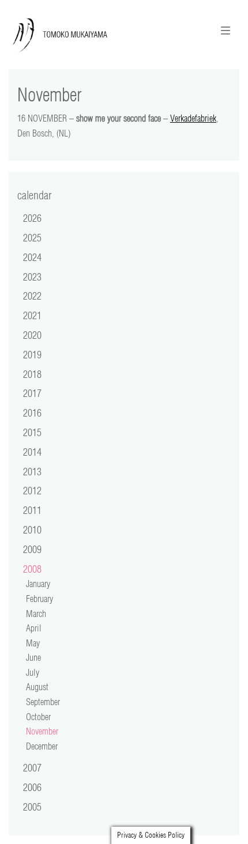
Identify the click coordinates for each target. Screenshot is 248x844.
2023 (32, 276)
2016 (32, 412)
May (33, 643)
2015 (32, 432)
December (42, 746)
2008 (32, 568)
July (32, 672)
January (38, 583)
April (34, 628)
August (37, 686)
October (38, 716)
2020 (32, 334)
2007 (32, 767)
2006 (32, 787)
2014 (32, 451)
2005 (32, 806)
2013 (32, 471)
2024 (32, 257)
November (42, 731)
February (39, 598)
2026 (32, 217)
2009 (32, 549)
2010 (32, 529)
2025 (32, 237)
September (43, 701)
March (36, 613)
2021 (32, 315)
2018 (32, 374)
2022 (32, 295)
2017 (32, 393)
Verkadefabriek (193, 118)
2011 (32, 510)
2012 (32, 490)
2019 (32, 354)
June (33, 657)
